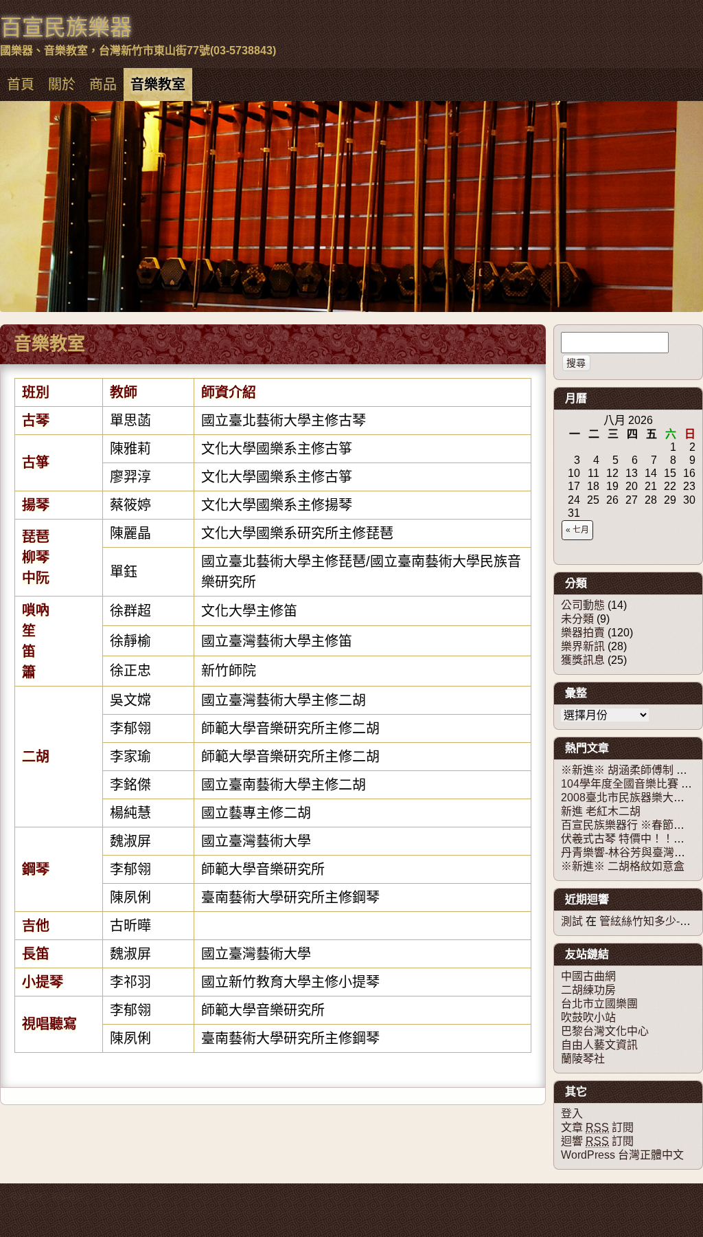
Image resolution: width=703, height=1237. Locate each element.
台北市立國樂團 (599, 1004)
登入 (572, 1113)
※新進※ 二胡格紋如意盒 (622, 866)
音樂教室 (157, 84)
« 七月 (577, 530)
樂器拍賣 (583, 632)
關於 (62, 84)
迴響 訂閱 (597, 1141)
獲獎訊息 (583, 660)
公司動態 (583, 605)
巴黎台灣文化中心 (605, 1031)
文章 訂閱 (597, 1127)
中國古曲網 (588, 976)
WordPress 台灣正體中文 (622, 1155)
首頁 (20, 84)
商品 (103, 84)
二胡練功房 (588, 990)
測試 (572, 921)
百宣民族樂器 (66, 27)
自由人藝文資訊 (599, 1045)
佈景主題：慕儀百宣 (47, 1197)
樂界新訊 (583, 646)
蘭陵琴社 (583, 1059)
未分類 (577, 619)
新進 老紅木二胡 (601, 811)
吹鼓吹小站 (588, 1017)
